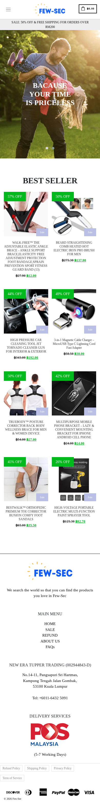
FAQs (50, 647)
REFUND (50, 635)
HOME (50, 624)
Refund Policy (11, 768)
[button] (47, 148)
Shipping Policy (37, 768)
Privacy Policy (63, 768)
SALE (50, 630)
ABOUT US (50, 641)
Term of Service (12, 778)
